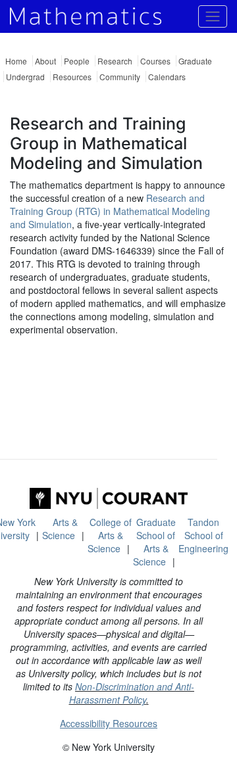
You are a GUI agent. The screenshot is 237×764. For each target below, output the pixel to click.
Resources (72, 76)
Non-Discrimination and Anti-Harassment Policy (132, 693)
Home (16, 60)
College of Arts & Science (110, 535)
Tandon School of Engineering (203, 535)
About (45, 60)
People (77, 60)
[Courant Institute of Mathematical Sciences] (108, 498)
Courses (155, 60)
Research (114, 60)
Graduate (195, 60)
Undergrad (25, 76)
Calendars (167, 76)
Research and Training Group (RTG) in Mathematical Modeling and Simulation (110, 211)
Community (119, 76)
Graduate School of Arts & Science (154, 541)
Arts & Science (60, 528)
